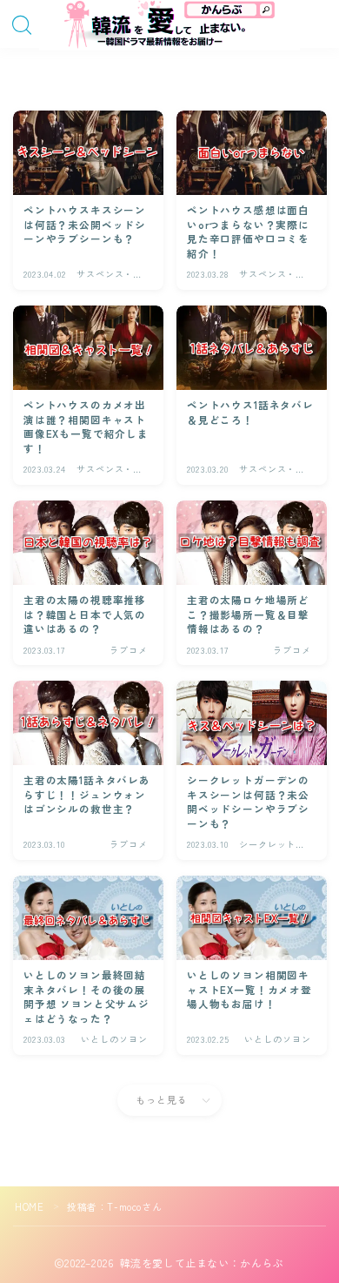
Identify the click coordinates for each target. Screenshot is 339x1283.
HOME (29, 1206)
